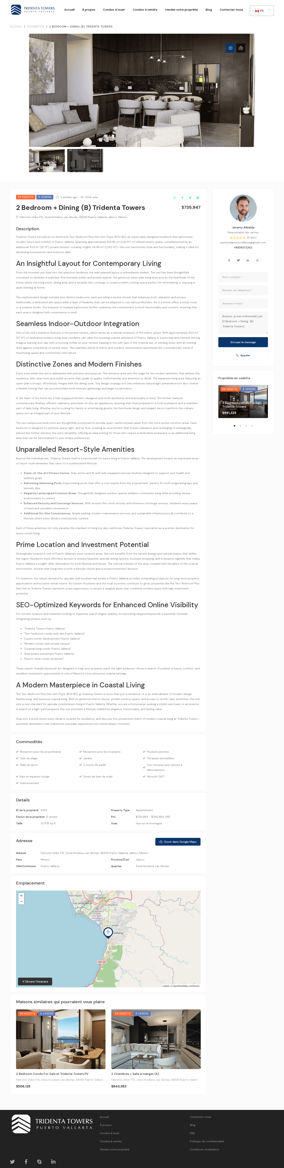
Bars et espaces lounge (34, 776)
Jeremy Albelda (243, 227)
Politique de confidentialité (207, 1141)
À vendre (51, 816)
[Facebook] (229, 260)
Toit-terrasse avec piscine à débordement (164, 767)
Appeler (245, 355)
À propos (106, 1125)
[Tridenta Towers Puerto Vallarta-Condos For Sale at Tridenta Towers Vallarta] (33, 10)
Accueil (104, 1117)
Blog (192, 1125)
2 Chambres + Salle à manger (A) (135, 1074)
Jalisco (140, 859)
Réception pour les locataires (102, 751)
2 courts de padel (94, 765)
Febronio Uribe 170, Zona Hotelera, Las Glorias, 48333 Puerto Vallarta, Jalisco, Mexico (73, 217)
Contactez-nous (200, 1117)
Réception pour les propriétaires (40, 751)
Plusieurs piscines (158, 751)
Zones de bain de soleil (97, 776)
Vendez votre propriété (114, 1149)
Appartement (144, 810)
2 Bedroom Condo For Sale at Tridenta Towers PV (52, 1074)
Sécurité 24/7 (155, 776)
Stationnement (29, 783)
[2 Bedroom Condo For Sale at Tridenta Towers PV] (60, 1039)
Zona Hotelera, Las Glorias (152, 866)
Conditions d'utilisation (204, 1149)
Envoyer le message (243, 342)
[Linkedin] (248, 260)
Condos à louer (109, 1133)
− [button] (21, 901)
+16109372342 (243, 247)
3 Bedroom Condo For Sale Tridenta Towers (242, 405)
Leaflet (166, 985)
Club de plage (28, 758)
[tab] (230, 48)
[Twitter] (238, 260)
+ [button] (21, 895)
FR (261, 11)
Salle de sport (29, 765)
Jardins (87, 758)
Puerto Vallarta (50, 866)
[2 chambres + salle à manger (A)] (156, 1039)
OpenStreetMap (180, 985)
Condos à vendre (111, 1141)
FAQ (192, 1133)
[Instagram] (257, 260)
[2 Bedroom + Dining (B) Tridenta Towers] (243, 208)
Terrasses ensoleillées (160, 758)
